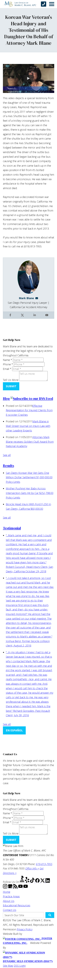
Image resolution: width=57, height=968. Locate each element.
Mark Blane (26, 298)
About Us (8, 901)
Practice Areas (11, 896)
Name (7, 360)
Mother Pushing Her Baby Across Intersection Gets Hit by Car (29, 493)
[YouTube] (20, 887)
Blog (6, 398)
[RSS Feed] (15, 887)
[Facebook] (37, 881)
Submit (11, 386)
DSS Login (20, 965)
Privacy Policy (24, 929)
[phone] (43, 4)
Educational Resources (16, 905)
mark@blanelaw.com (37, 298)
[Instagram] (5, 887)
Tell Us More (10, 380)
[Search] (49, 915)
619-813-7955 (44, 864)
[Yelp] (27, 881)
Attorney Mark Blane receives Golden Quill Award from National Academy (30, 441)
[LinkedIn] (47, 881)
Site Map (8, 965)
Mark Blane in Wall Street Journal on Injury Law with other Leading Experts (28, 426)
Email (7, 369)
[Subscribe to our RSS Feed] (32, 398)
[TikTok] (32, 881)
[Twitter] (42, 881)
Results (8, 465)
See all (7, 455)
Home (6, 892)
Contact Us (9, 910)
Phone (8, 364)
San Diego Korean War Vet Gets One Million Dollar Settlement (29, 477)
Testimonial (12, 528)
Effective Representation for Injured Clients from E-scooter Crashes (29, 410)
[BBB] (22, 881)
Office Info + (32, 868)
